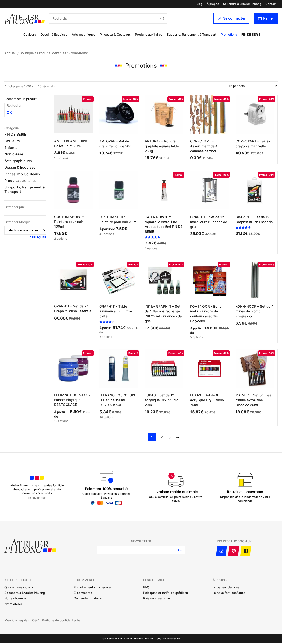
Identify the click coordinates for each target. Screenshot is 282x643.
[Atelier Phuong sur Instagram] (221, 551)
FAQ (146, 587)
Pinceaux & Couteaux (115, 34)
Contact (270, 4)
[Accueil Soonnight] (24, 18)
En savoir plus (37, 497)
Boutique (27, 53)
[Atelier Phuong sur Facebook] (245, 551)
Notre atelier (13, 604)
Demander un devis (88, 598)
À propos (213, 4)
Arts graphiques (83, 34)
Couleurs (29, 34)
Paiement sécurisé (156, 598)
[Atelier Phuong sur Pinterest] (233, 551)
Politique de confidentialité (61, 620)
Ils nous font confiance (229, 593)
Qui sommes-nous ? (18, 587)
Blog (199, 4)
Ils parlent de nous (226, 587)
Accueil (10, 53)
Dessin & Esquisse (54, 34)
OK (9, 113)
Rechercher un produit (20, 98)
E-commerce (83, 593)
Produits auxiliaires (148, 34)
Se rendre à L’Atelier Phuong (242, 4)
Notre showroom (16, 598)
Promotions (229, 34)
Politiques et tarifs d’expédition (165, 593)
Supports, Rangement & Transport (191, 34)
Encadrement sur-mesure (92, 587)
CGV (35, 620)
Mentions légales (16, 620)
